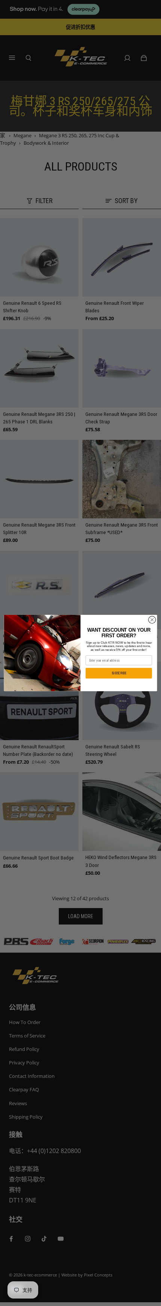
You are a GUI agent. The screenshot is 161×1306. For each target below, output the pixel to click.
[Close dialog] (152, 619)
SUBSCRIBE (119, 673)
